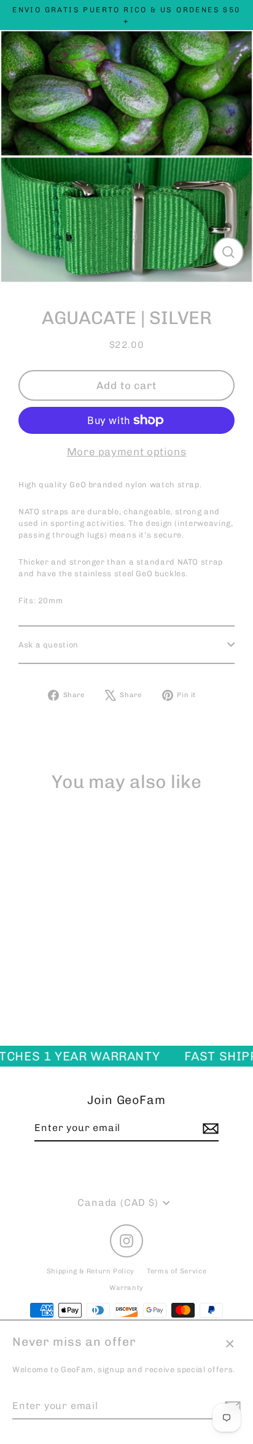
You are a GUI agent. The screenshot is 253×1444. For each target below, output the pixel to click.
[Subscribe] (209, 1128)
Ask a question (48, 644)
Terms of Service (176, 1271)
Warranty (126, 1288)
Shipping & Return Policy (90, 1271)
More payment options (127, 452)
